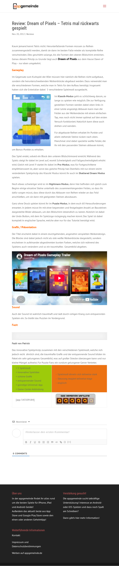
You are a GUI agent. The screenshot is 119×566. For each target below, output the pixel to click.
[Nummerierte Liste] (43, 442)
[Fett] (26, 442)
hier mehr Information (87, 517)
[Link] (61, 442)
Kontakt (16, 535)
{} (65, 442)
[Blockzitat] (52, 442)
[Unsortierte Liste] (48, 442)
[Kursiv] (30, 442)
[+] (69, 442)
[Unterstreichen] (35, 442)
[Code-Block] (56, 442)
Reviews (30, 34)
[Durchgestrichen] (39, 442)
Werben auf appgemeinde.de (27, 552)
